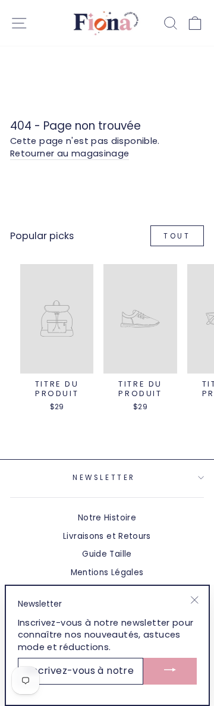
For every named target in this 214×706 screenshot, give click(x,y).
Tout (176, 236)
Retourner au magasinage (69, 153)
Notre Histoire (107, 517)
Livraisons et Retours (107, 536)
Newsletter (104, 477)
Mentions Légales (107, 572)
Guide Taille (106, 554)
